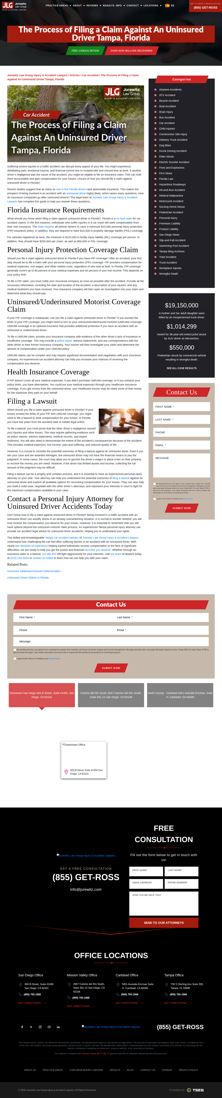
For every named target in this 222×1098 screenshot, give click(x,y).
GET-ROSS (180, 1027)
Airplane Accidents (170, 89)
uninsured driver (76, 193)
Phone (160, 432)
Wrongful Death (168, 273)
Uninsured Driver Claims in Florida (28, 577)
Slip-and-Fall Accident (172, 240)
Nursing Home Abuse (172, 206)
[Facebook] (22, 1027)
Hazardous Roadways (172, 184)
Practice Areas (57, 5)
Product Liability (168, 229)
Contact (133, 5)
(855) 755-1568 (32, 994)
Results (108, 5)
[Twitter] (31, 1027)
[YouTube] (49, 1027)
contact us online (43, 558)
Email (160, 445)
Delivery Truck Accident (173, 139)
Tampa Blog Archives (172, 251)
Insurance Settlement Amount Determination (34, 571)
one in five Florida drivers (71, 189)
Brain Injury (166, 111)
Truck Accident (168, 262)
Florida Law (166, 178)
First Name (164, 406)
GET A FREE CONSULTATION (205, 4)
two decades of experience (31, 545)
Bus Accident (167, 117)
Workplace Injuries (170, 268)
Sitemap (167, 1070)
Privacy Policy (188, 499)
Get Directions (29, 1003)
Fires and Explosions (171, 167)
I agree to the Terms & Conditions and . (174, 499)
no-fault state (124, 218)
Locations (151, 5)
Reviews (92, 5)
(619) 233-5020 (19, 558)
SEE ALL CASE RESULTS (182, 368)
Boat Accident (167, 106)
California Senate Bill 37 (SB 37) (95, 1053)
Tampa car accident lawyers (62, 537)
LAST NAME (175, 870)
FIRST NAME (139, 870)
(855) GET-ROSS (205, 7)
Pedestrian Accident (171, 212)
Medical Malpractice (171, 195)
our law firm (49, 553)
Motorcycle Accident (171, 201)
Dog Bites (165, 145)
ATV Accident (167, 95)
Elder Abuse (166, 156)
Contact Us (147, 1070)
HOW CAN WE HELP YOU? (146, 895)
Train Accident (167, 257)
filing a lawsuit (121, 478)
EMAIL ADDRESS (142, 882)
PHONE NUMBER (178, 882)
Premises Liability (169, 223)
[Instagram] (40, 1027)
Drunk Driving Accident (173, 150)
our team (115, 553)
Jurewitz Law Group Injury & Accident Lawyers (110, 537)
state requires (46, 226)
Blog (130, 1070)
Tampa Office (174, 975)
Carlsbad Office (127, 975)
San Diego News (169, 234)
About (77, 5)
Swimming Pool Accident (174, 245)
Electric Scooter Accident (174, 162)
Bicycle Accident (169, 100)
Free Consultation (85, 50)
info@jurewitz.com (85, 889)
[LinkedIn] (58, 1027)
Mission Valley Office (82, 975)
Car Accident (167, 123)
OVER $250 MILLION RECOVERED (132, 50)
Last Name (164, 419)
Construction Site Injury (173, 134)
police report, (65, 340)
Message (162, 458)
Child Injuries (167, 128)
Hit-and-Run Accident (172, 190)
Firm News (165, 173)
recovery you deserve (98, 549)
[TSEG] (186, 1090)
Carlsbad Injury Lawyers (86, 1070)
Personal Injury (168, 217)
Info (119, 5)
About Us (30, 1070)
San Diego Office (30, 975)
